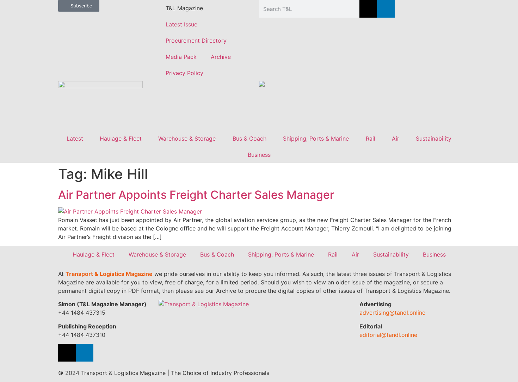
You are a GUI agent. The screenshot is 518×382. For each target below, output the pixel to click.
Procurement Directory (196, 40)
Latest (75, 138)
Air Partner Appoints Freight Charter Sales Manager (196, 195)
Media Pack (181, 56)
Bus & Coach (249, 138)
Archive (221, 56)
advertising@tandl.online (392, 312)
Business (259, 154)
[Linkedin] (386, 9)
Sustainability (433, 138)
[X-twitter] (368, 9)
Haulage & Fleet (121, 138)
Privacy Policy (184, 72)
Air (395, 138)
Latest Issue (181, 24)
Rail (370, 138)
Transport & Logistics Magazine (109, 273)
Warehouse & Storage (187, 138)
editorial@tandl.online (388, 334)
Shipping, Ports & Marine (316, 138)
